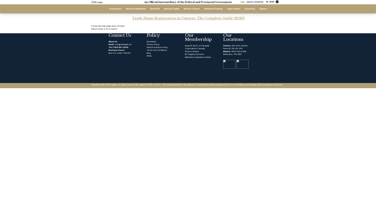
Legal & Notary (233, 8)
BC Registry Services (194, 54)
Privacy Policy (153, 44)
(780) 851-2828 (120, 47)
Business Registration (136, 8)
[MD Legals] (109, 2)
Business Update (171, 8)
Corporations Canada (195, 48)
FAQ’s (149, 56)
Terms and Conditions (157, 50)
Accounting (250, 8)
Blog (149, 53)
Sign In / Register (255, 2)
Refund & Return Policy (157, 47)
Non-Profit (155, 8)
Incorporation (115, 8)
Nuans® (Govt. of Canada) (197, 45)
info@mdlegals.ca (123, 44)
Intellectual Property (213, 8)
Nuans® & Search (192, 8)
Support (263, 8)
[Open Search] (243, 2)
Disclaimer (151, 41)
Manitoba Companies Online (198, 57)
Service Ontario (192, 51)
